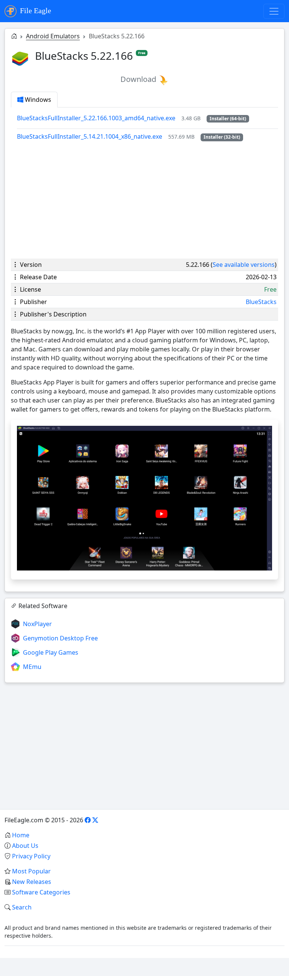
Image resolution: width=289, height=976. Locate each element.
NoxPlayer (37, 624)
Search (22, 907)
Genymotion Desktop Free (60, 638)
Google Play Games (50, 652)
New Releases (31, 882)
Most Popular (31, 871)
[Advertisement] (144, 200)
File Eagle (34, 10)
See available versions (244, 264)
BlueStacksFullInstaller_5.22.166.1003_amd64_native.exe (96, 118)
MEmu (32, 667)
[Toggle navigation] (273, 11)
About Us (25, 845)
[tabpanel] (147, 127)
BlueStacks (261, 302)
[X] (95, 820)
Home (20, 835)
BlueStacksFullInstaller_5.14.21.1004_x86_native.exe (89, 136)
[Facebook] (88, 820)
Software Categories (41, 892)
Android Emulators (53, 36)
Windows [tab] (37, 99)
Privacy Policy (31, 856)
